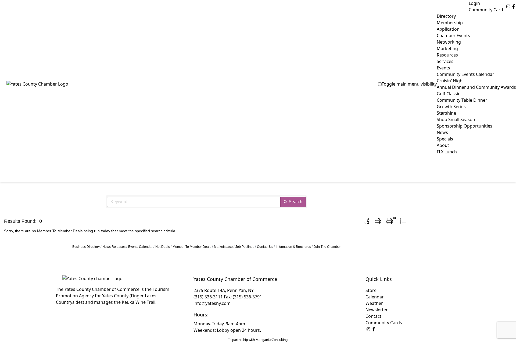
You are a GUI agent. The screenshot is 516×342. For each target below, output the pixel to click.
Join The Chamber (327, 247)
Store (371, 290)
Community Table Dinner (462, 100)
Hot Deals (162, 247)
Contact (373, 316)
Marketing (447, 48)
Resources (447, 55)
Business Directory (86, 247)
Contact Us (265, 247)
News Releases (114, 247)
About (443, 145)
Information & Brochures (293, 247)
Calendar (375, 297)
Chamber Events (453, 35)
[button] (366, 221)
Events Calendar (140, 247)
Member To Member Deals (192, 247)
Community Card (486, 10)
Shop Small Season (456, 119)
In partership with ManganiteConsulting (258, 339)
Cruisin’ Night (450, 81)
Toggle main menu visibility (409, 84)
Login (474, 3)
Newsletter (377, 310)
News (442, 132)
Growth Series (451, 107)
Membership (450, 23)
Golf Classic (448, 94)
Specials (445, 139)
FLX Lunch (447, 152)
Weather (374, 303)
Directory (446, 16)
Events (443, 68)
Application (448, 29)
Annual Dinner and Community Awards (476, 87)
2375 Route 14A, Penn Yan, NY (224, 290)
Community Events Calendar (465, 74)
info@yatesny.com (212, 303)
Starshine (446, 113)
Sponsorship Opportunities (464, 126)
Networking (449, 42)
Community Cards (384, 323)
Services (445, 61)
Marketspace (223, 247)
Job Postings (244, 247)
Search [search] (295, 201)
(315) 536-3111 (208, 297)
